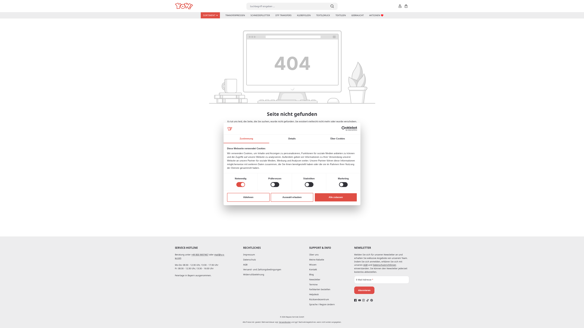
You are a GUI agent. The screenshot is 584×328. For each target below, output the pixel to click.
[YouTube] (359, 300)
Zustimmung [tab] (246, 138)
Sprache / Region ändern (322, 304)
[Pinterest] (371, 300)
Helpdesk (314, 294)
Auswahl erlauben (292, 197)
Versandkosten (285, 322)
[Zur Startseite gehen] (184, 6)
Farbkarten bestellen (319, 289)
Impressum (249, 254)
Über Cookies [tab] (337, 138)
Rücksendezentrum (319, 299)
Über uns (314, 254)
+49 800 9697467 (199, 254)
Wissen (312, 264)
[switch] (275, 184)
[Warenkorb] (406, 6)
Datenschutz (249, 259)
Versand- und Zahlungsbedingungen (262, 269)
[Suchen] (332, 6)
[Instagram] (363, 300)
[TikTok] (367, 300)
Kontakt (313, 269)
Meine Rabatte (316, 259)
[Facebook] (355, 300)
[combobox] (286, 6)
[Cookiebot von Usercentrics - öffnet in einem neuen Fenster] (343, 128)
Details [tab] (292, 138)
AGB (245, 264)
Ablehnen (248, 197)
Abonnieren (364, 290)
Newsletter (314, 279)
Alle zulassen (336, 197)
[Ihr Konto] (400, 6)
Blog (311, 274)
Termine (313, 284)
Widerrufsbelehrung (253, 274)
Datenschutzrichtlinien (384, 264)
